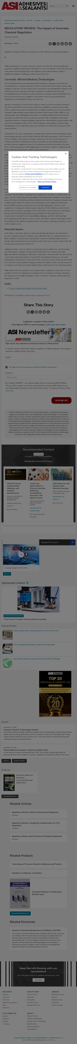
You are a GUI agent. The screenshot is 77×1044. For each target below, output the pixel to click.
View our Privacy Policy (46, 181)
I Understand (45, 187)
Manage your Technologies (28, 187)
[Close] (66, 153)
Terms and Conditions (34, 174)
